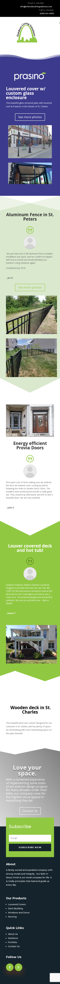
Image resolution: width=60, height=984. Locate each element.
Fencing (12, 916)
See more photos (30, 117)
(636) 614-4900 (47, 13)
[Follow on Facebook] (10, 967)
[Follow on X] (18, 967)
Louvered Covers (17, 904)
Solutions (13, 938)
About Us (13, 934)
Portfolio (12, 942)
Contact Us (30, 811)
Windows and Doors (19, 912)
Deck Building (15, 908)
